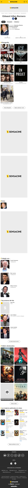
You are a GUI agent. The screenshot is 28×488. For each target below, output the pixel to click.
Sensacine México (19, 472)
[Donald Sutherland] (5, 266)
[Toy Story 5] (3, 422)
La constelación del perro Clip (7, 363)
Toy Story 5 (8, 419)
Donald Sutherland (14, 260)
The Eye (21, 82)
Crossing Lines (7, 82)
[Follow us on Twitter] (12, 455)
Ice (20, 62)
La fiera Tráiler (21, 399)
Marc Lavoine (13, 273)
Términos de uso (22, 476)
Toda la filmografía (7, 107)
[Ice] (20, 52)
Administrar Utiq (13, 477)
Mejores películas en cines (14, 444)
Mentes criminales (7, 62)
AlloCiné (3, 470)
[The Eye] (20, 73)
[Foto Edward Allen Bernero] (4, 206)
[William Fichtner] (5, 291)
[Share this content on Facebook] (13, 18)
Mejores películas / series (19, 107)
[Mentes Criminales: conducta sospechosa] (7, 93)
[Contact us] (23, 455)
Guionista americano (16, 13)
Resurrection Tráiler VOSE (21, 363)
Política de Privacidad (5, 477)
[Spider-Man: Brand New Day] (16, 412)
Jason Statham (13, 314)
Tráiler (7, 418)
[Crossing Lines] (7, 73)
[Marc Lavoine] (5, 278)
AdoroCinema (6, 472)
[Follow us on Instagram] (15, 455)
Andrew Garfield (13, 327)
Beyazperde (21, 470)
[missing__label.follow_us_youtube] (5, 455)
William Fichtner (13, 285)
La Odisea (8, 410)
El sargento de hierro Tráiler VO (21, 381)
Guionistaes (10, 13)
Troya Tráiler (7, 381)
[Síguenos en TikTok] (19, 455)
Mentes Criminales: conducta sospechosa (7, 102)
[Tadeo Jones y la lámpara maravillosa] (16, 433)
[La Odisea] (3, 412)
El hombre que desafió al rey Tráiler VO (7, 399)
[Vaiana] (3, 433)
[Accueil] (13, 2)
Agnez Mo (12, 302)
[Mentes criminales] (7, 52)
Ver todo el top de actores (14, 341)
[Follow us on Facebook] (8, 455)
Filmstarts (12, 470)
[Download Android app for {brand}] (16, 463)
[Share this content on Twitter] (16, 18)
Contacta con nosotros (14, 476)
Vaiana (7, 430)
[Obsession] (16, 422)
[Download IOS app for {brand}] (12, 463)
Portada (2, 13)
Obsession (22, 419)
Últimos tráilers (14, 403)
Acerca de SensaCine (5, 476)
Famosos (6, 13)
